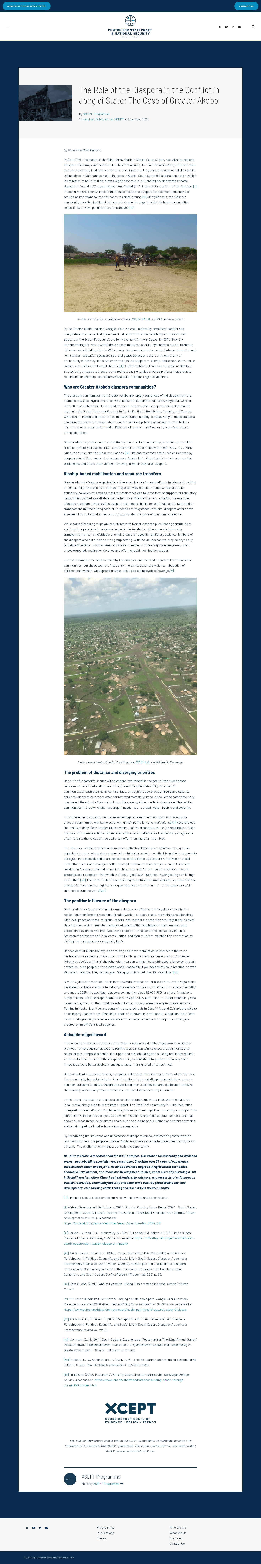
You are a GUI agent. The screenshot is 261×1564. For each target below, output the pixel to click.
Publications (104, 119)
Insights (88, 119)
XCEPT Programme (96, 114)
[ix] (175, 972)
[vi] (173, 822)
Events (101, 1538)
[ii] (144, 197)
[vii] (83, 880)
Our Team (176, 1538)
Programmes (106, 1527)
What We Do (178, 1533)
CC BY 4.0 (142, 762)
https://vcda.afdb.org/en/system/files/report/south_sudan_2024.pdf (112, 1223)
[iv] (127, 453)
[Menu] (8, 27)
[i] (195, 186)
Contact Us (177, 1543)
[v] (172, 571)
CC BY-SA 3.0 (141, 319)
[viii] (102, 890)
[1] (121, 366)
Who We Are (178, 1527)
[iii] (131, 207)
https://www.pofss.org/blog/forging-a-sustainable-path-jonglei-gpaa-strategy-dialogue (125, 1309)
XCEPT (119, 119)
